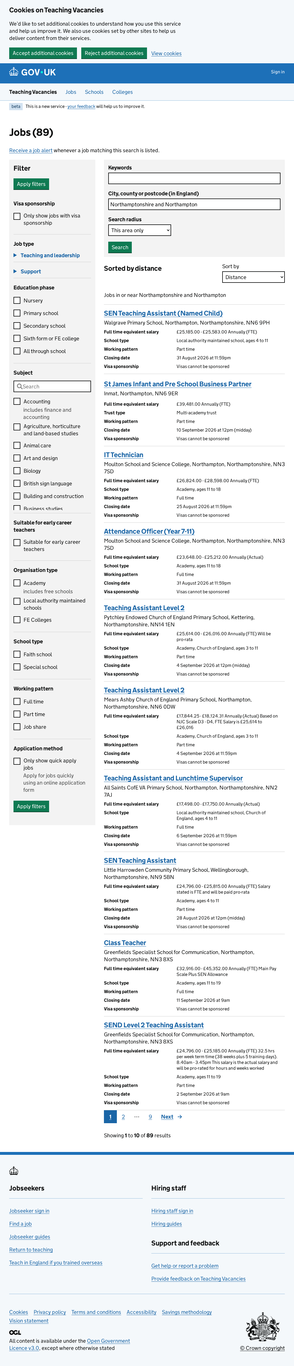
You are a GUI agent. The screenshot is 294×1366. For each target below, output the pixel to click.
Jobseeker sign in (29, 1210)
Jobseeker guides (29, 1236)
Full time (34, 701)
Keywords (120, 167)
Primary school (41, 313)
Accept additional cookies (43, 53)
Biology (32, 471)
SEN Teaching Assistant (140, 860)
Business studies (43, 508)
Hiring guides (166, 1223)
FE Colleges (38, 620)
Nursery (33, 300)
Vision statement (29, 1320)
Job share (35, 727)
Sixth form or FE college (51, 338)
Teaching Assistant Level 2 (144, 608)
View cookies (166, 53)
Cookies (18, 1312)
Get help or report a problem (184, 1265)
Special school (40, 667)
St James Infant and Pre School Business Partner (178, 384)
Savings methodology (187, 1312)
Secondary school (44, 326)
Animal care (37, 445)
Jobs (70, 92)
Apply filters (31, 184)
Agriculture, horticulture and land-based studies (52, 430)
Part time (34, 714)
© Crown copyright (262, 1348)
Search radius (125, 219)
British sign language (48, 483)
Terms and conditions (96, 1312)
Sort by (230, 266)
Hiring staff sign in (172, 1210)
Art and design (41, 458)
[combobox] (52, 386)
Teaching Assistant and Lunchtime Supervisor (173, 778)
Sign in (278, 72)
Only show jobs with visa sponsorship (52, 219)
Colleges (122, 92)
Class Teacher (125, 942)
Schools (94, 92)
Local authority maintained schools (55, 604)
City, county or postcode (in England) (153, 193)
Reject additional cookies (114, 53)
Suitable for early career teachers (52, 545)
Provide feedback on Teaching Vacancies (198, 1278)
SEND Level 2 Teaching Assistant (154, 1025)
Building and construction (54, 496)
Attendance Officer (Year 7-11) (149, 531)
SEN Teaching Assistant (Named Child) (163, 313)
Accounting (37, 401)
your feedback (81, 106)
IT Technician (123, 455)
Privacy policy (50, 1312)
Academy (35, 583)
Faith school (38, 654)
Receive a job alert (31, 150)
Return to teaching (31, 1249)
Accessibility (141, 1312)
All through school (45, 351)
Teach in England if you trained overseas (55, 1262)
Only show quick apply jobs (50, 764)
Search (120, 247)
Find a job (20, 1223)
